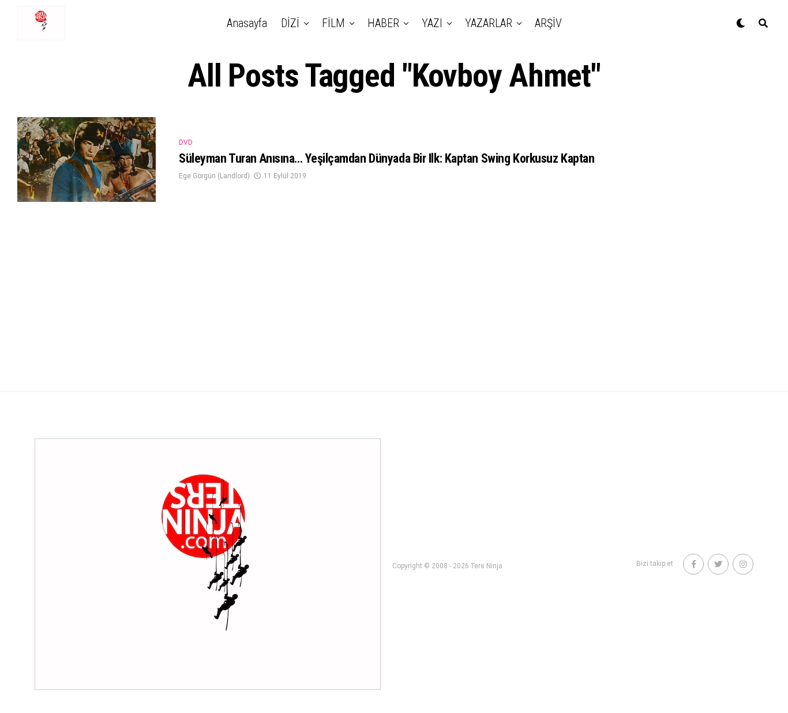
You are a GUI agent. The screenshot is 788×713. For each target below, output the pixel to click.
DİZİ (290, 23)
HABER (383, 23)
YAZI (432, 23)
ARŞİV (548, 23)
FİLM (333, 23)
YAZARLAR (488, 23)
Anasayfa (247, 23)
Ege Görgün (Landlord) (214, 176)
